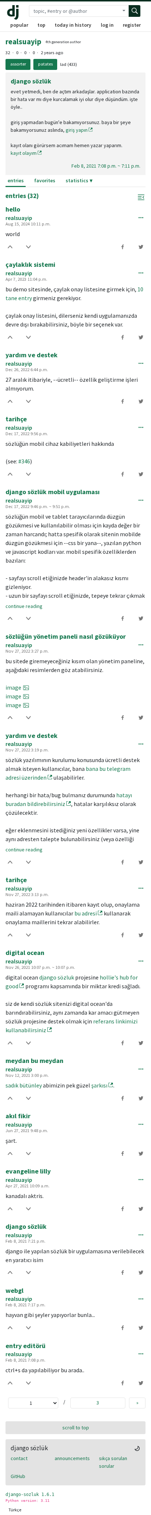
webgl (14, 1290)
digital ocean (24, 952)
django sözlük (26, 1226)
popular (19, 25)
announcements (72, 1458)
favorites (44, 180)
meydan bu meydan (34, 1060)
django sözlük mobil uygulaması (52, 492)
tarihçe (16, 419)
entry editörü (25, 1346)
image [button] (13, 687)
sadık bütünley (23, 1085)
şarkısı (99, 1085)
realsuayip (23, 41)
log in (107, 25)
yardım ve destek (31, 355)
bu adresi (85, 913)
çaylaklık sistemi (30, 264)
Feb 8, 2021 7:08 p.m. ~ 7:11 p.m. (105, 166)
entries (16, 180)
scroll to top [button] (75, 1427)
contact (19, 1458)
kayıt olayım (24, 153)
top (41, 25)
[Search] (134, 11)
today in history (73, 25)
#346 (24, 461)
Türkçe (14, 1509)
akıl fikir (17, 1116)
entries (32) (22, 196)
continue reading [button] (24, 606)
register (132, 25)
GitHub (18, 1476)
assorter (18, 64)
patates (45, 64)
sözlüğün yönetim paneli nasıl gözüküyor (65, 636)
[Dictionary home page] (14, 12)
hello (12, 209)
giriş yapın (77, 130)
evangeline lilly (28, 1171)
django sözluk (56, 977)
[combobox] (74, 11)
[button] (141, 197)
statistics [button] (77, 180)
